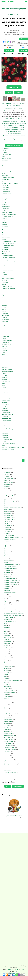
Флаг (3, 276)
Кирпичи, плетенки (7, 216)
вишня (7, 118)
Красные (4, 317)
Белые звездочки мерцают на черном (14, 121)
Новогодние (5, 431)
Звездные (4, 394)
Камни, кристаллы (7, 212)
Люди (3, 231)
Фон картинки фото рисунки (13, 108)
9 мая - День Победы (8, 429)
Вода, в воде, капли (7, 392)
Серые (3, 328)
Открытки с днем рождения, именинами (13, 447)
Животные (5, 416)
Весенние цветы (6, 344)
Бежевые (4, 301)
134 (10, 105)
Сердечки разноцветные (9, 259)
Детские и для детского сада (10, 183)
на (13, 118)
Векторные (5, 167)
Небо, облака (5, 404)
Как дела (16, 969)
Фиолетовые (5, 336)
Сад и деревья (6, 412)
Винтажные (8, 110)
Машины (4, 233)
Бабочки (4, 156)
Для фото (4, 204)
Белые (3, 303)
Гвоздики (4, 346)
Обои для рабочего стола (9, 241)
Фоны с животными (7, 414)
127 (15, 103)
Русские (4, 253)
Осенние (4, 406)
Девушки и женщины (8, 177)
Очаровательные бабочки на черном (14, 125)
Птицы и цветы (6, 425)
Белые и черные (6, 158)
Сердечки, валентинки (8, 257)
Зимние (4, 396)
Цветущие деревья (7, 369)
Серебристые (5, 325)
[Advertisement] (14, 899)
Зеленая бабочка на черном (14, 131)
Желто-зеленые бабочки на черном (14, 140)
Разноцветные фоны (7, 371)
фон (11, 118)
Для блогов (5, 185)
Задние (4, 210)
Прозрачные (5, 247)
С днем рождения (7, 439)
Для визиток (5, 187)
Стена (3, 272)
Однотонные (5, 319)
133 (7, 105)
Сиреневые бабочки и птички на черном (14, 123)
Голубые (4, 307)
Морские (4, 402)
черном (17, 118)
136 (14, 105)
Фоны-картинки (7, 1)
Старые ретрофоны (7, 270)
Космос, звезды (6, 398)
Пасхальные (5, 433)
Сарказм (22, 969)
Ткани (3, 383)
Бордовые (4, 305)
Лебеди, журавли (6, 420)
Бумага (4, 165)
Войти (7, 786)
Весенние (4, 389)
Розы (3, 361)
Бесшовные (5, 160)
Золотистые (5, 313)
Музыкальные (6, 237)
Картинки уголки (7, 286)
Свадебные (5, 435)
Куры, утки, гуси (6, 418)
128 (17, 103)
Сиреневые (5, 334)
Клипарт (4, 218)
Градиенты (5, 175)
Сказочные (5, 264)
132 (5, 105)
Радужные (4, 377)
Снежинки (5, 268)
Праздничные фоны (7, 427)
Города (3, 173)
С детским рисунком (7, 255)
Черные (4, 338)
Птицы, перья (5, 423)
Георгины (4, 348)
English (4, 284)
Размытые (4, 379)
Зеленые (4, 311)
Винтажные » (14, 15)
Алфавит (4, 152)
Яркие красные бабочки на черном (14, 127)
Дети (3, 181)
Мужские (4, 235)
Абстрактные (5, 148)
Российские (5, 249)
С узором (4, 274)
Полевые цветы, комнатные (10, 358)
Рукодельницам (6, 251)
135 (12, 105)
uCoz (17, 971)
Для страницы (6, 202)
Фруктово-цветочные (8, 278)
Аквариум (4, 150)
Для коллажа (5, 189)
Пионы (4, 356)
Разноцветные (6, 381)
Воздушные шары (7, 171)
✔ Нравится (18, 92)
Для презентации (6, 195)
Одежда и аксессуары (8, 245)
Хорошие (4, 280)
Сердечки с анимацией (8, 262)
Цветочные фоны (7, 340)
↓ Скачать (9, 92)
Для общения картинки (8, 443)
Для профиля (5, 198)
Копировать (9, 50)
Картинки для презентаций (9, 214)
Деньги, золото (6, 179)
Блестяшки (5, 162)
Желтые (4, 309)
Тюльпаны (5, 365)
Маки (3, 354)
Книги (3, 220)
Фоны (20, 118)
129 (20, 103)
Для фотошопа (6, 206)
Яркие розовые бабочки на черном (14, 129)
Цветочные (5, 367)
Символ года (5, 437)
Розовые (4, 323)
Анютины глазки (6, 342)
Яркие (3, 385)
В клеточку (5, 375)
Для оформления (6, 193)
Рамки (3, 445)
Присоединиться (18, 786)
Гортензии (4, 350)
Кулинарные (5, 229)
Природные (5, 408)
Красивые (4, 224)
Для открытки (6, 191)
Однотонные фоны (7, 299)
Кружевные (5, 226)
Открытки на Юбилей (8, 449)
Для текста (5, 297)
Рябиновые (5, 410)
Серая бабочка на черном (14, 133)
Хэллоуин (4, 441)
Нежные (4, 239)
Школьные (5, 282)
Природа (4, 387)
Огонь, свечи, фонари (8, 243)
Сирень (4, 363)
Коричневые (5, 315)
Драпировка (5, 208)
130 (22, 103)
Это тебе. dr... (10, 969)
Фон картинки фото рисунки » (14, 145)
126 (13, 103)
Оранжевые (5, 321)
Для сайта (4, 200)
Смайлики (4, 266)
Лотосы (4, 352)
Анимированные (6, 154)
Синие (3, 332)
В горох (4, 373)
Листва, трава (6, 400)
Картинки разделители (8, 288)
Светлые (4, 330)
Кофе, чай (4, 222)
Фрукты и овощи (6, 295)
